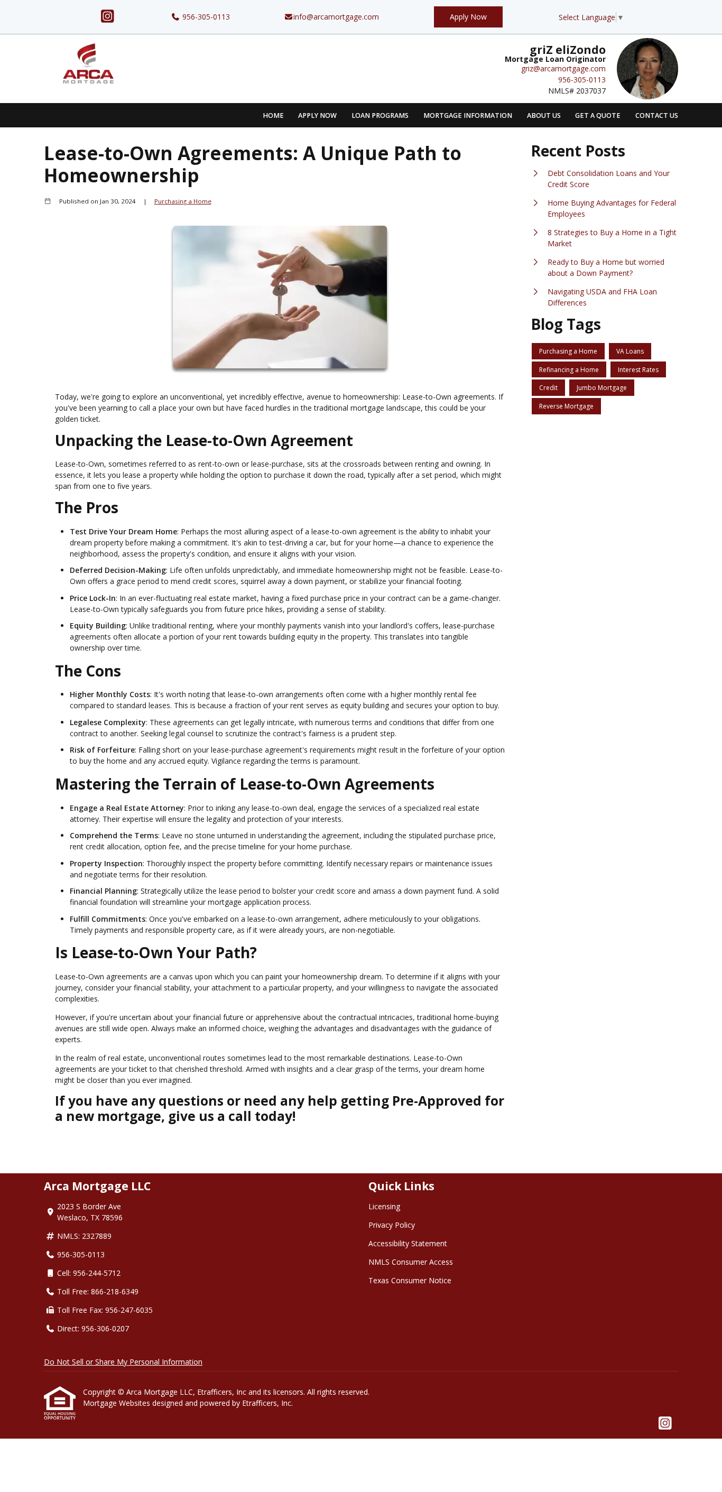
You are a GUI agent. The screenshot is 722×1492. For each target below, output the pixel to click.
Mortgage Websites (117, 1403)
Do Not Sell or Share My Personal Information (123, 1362)
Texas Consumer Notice (409, 1280)
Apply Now (468, 17)
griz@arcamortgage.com (563, 68)
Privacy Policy (391, 1225)
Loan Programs (380, 115)
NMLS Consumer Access (410, 1262)
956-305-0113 (205, 17)
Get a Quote (598, 115)
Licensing (384, 1206)
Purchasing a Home (182, 201)
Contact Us (656, 115)
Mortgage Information (467, 115)
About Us (544, 115)
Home (273, 115)
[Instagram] (107, 16)
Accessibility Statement (407, 1243)
